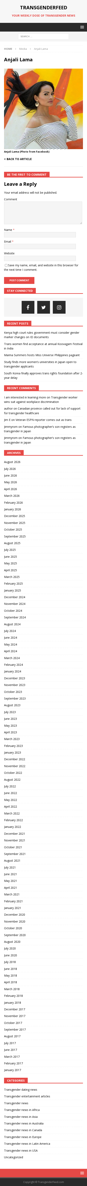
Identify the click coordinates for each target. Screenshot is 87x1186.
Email (8, 241)
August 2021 (12, 860)
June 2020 (10, 955)
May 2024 (10, 644)
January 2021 (12, 908)
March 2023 (12, 739)
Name (8, 230)
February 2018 (13, 996)
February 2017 (13, 1063)
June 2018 (10, 969)
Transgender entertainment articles (27, 1096)
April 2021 (10, 888)
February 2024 (13, 665)
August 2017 (12, 1036)
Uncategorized (13, 1157)
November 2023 (14, 685)
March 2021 (12, 894)
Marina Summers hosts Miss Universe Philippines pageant (42, 355)
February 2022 (13, 820)
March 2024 (12, 658)
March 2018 (12, 989)
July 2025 (10, 550)
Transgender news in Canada (23, 1130)
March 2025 (12, 577)
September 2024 (15, 617)
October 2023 (13, 692)
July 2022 (10, 786)
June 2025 (10, 556)
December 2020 (14, 914)
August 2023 (12, 705)
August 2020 (12, 942)
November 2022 (14, 766)
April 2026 (10, 489)
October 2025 (13, 529)
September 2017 (15, 1029)
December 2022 (14, 759)
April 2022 (10, 806)
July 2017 (10, 1043)
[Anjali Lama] (43, 147)
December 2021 (14, 834)
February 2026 (13, 502)
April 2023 (10, 732)
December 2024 (14, 597)
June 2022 (10, 793)
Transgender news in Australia (24, 1123)
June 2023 (10, 719)
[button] (81, 27)
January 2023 (12, 752)
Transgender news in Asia (21, 1117)
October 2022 (13, 773)
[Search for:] (43, 36)
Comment (10, 199)
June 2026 (10, 475)
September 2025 (15, 536)
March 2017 (12, 1057)
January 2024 (12, 671)
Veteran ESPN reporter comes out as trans (44, 420)
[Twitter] (43, 307)
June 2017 (10, 1050)
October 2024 (13, 611)
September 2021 (15, 854)
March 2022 (12, 813)
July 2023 (10, 712)
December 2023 (14, 678)
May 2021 (10, 881)
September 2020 (15, 935)
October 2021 (13, 847)
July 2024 (10, 631)
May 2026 (10, 482)
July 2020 (10, 948)
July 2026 (10, 469)
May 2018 (10, 975)
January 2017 (12, 1070)
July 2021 (10, 867)
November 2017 (14, 1016)
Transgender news (16, 1103)
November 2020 (14, 921)
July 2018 (10, 962)
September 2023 (15, 698)
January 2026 (12, 509)
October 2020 (13, 928)
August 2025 (12, 543)
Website (9, 253)
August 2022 (12, 779)
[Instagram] (59, 307)
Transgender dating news (20, 1090)
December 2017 (14, 1009)
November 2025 (14, 523)
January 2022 (12, 827)
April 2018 (10, 982)
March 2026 (12, 496)
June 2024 (10, 637)
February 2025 (13, 583)
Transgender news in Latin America (27, 1144)
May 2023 (10, 725)
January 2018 (12, 1002)
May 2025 (10, 563)
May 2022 (10, 800)
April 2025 (10, 570)
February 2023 (13, 746)
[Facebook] (28, 307)
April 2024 (10, 651)
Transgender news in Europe (22, 1137)
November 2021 (14, 840)
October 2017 (13, 1023)
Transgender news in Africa (22, 1110)
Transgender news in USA (21, 1150)
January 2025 (12, 590)
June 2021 (10, 874)
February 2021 (13, 901)
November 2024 (14, 604)
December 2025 (14, 516)
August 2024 (12, 624)
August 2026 (12, 462)
